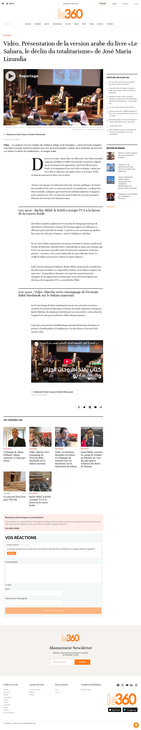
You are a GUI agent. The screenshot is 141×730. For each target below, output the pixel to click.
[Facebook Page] (118, 685)
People (91, 24)
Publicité (32, 692)
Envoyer (82, 662)
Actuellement (8, 24)
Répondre (11, 553)
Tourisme (110, 24)
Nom (7, 589)
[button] (136, 725)
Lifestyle (100, 24)
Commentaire (11, 562)
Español (125, 4)
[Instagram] (136, 685)
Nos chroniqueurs (9, 712)
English (114, 4)
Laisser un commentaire (53, 610)
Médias (76, 24)
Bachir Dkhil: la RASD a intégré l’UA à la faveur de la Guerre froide (59, 212)
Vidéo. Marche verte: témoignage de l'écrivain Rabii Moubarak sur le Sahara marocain (58, 293)
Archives (32, 695)
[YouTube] (127, 685)
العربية (136, 4)
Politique (28, 24)
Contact (57, 692)
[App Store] (114, 710)
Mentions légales (86, 690)
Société (46, 24)
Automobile (7, 705)
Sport (84, 24)
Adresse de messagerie (16, 598)
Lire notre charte (12, 528)
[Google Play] (129, 710)
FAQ (56, 690)
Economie (37, 24)
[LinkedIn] (131, 685)
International (57, 24)
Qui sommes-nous (35, 690)
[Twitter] (122, 685)
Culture (68, 24)
